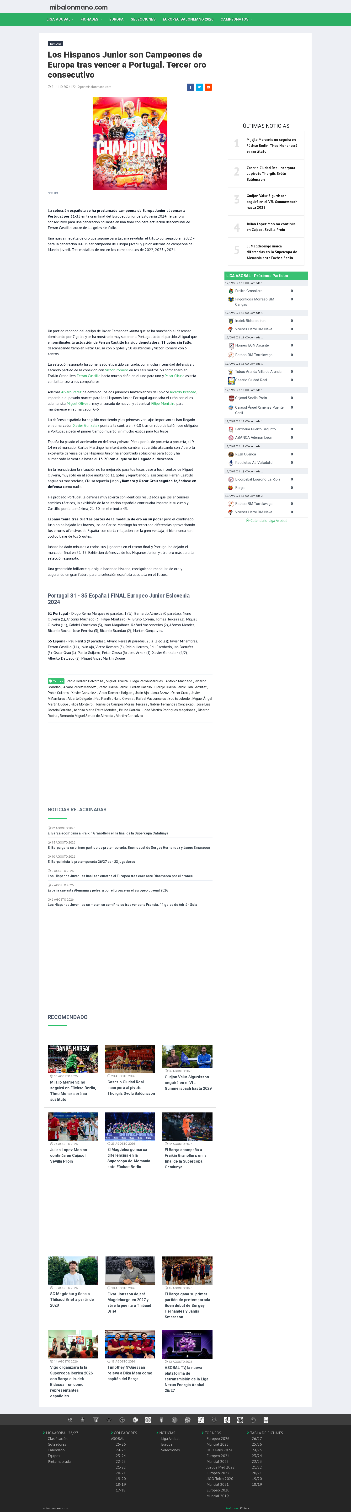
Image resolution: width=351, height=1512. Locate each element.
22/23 (257, 1461)
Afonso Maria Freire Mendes (95, 710)
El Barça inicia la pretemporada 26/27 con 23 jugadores (91, 862)
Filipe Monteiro (163, 403)
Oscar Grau (179, 693)
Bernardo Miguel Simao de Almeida (86, 716)
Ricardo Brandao (183, 392)
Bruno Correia (129, 710)
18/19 (257, 1484)
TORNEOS (212, 1432)
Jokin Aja (142, 693)
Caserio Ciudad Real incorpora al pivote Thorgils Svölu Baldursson (131, 1088)
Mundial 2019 (218, 1495)
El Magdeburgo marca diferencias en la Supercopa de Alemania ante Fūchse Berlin (272, 252)
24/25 (257, 1450)
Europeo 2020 (218, 1490)
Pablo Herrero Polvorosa (85, 681)
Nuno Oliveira (123, 698)
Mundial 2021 (218, 1484)
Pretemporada (59, 1461)
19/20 (257, 1478)
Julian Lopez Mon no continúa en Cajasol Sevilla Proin (68, 1156)
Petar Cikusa (174, 375)
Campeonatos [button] (235, 19)
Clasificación (58, 1438)
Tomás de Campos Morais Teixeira (121, 704)
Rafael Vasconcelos (151, 698)
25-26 (121, 1444)
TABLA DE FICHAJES (266, 1432)
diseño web (232, 1508)
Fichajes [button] (90, 19)
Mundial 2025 (218, 1444)
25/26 (257, 1444)
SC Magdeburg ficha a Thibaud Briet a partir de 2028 (72, 1300)
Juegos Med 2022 (221, 1467)
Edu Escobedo (179, 698)
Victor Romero (116, 370)
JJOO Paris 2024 (219, 1450)
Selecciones (145, 19)
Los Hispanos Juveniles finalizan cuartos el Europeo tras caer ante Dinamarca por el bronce (120, 876)
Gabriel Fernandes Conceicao (172, 704)
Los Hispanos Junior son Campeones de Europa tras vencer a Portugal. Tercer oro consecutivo (127, 65)
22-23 (121, 1461)
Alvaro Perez (71, 392)
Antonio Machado (178, 681)
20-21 (121, 1472)
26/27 (257, 1438)
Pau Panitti (103, 698)
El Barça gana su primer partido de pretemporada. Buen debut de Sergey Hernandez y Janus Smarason (129, 847)
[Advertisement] (123, 289)
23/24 (257, 1455)
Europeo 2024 (218, 1455)
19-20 (121, 1478)
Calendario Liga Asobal (268, 520)
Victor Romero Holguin (115, 693)
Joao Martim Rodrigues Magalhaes (169, 710)
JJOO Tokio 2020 (220, 1478)
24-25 (121, 1450)
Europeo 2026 (218, 1438)
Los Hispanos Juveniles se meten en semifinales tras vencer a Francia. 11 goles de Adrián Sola (122, 905)
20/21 (257, 1472)
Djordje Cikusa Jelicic (170, 687)
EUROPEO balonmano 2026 (190, 19)
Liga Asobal (170, 1438)
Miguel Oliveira (78, 403)
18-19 (121, 1484)
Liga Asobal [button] (59, 19)
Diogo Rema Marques (146, 681)
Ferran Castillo (89, 375)
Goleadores (57, 1444)
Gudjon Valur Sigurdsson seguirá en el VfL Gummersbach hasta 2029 (188, 1083)
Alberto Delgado (80, 698)
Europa (118, 19)
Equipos (54, 1455)
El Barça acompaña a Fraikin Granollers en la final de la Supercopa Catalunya (108, 833)
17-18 (121, 1490)
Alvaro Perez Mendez (79, 687)
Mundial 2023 (218, 1461)
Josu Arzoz (160, 693)
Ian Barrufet (197, 687)
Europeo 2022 (218, 1472)
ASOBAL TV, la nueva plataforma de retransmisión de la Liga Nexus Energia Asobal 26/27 (186, 1379)
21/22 (257, 1467)
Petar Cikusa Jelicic (113, 687)
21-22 (121, 1467)
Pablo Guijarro (58, 693)
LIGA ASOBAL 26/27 (61, 1432)
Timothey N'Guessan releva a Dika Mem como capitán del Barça (129, 1373)
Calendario (56, 1450)
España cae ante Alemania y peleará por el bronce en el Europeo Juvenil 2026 (108, 890)
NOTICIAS (166, 1432)
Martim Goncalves (129, 716)
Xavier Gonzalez (86, 425)
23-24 (121, 1455)
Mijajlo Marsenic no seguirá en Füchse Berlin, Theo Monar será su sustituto (272, 145)
